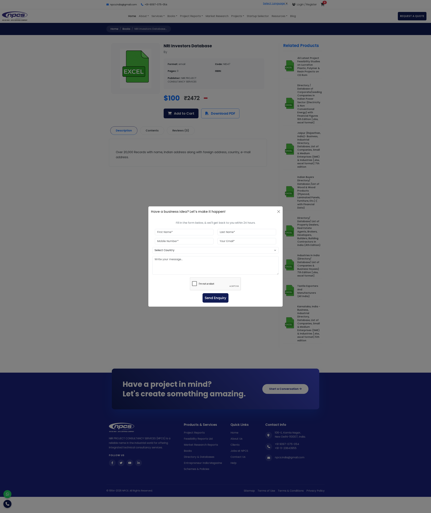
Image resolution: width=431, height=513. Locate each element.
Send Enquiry (215, 298)
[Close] (278, 211)
